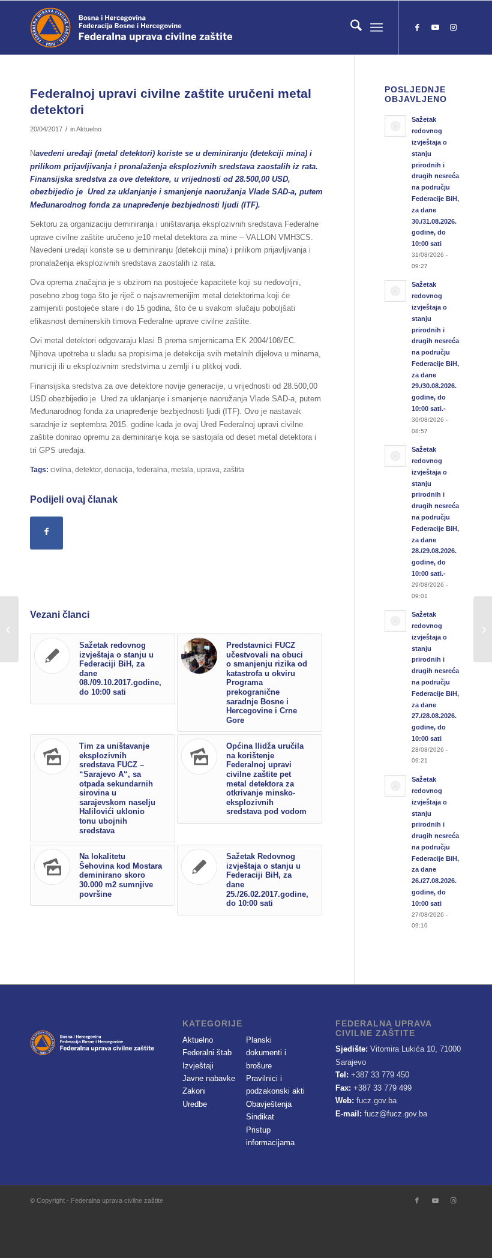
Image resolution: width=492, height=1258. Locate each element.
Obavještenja (269, 1104)
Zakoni (194, 1090)
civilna (60, 469)
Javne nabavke (208, 1078)
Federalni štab (207, 1052)
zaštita (233, 469)
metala (182, 469)
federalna (151, 469)
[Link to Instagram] (453, 28)
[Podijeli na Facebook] (46, 533)
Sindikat (260, 1116)
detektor (88, 469)
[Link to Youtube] (435, 28)
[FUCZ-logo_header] (165, 28)
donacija (118, 469)
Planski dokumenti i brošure (266, 1052)
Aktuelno (88, 129)
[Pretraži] (350, 28)
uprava (208, 469)
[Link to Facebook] (417, 28)
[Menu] (376, 27)
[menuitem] (350, 28)
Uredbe (194, 1104)
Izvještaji (198, 1065)
